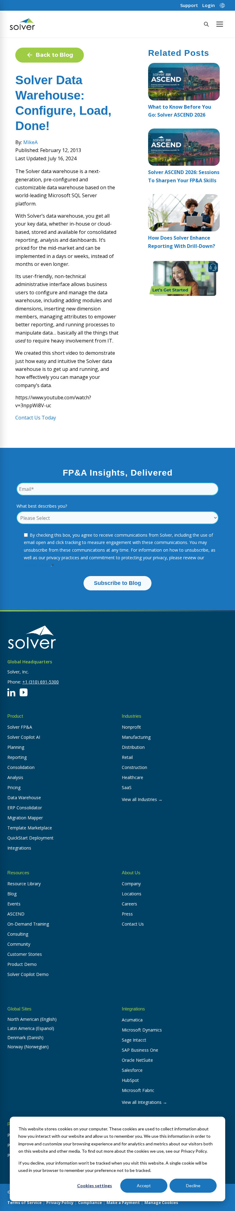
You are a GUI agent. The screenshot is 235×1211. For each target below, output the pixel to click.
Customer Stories (24, 954)
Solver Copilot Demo (28, 974)
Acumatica (132, 1020)
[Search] (206, 24)
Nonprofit (131, 727)
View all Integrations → (144, 1102)
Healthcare (132, 777)
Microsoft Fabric (138, 1090)
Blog (12, 894)
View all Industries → (142, 799)
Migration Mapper (25, 818)
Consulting (17, 934)
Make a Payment (123, 1202)
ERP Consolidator (24, 807)
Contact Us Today (35, 417)
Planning (15, 747)
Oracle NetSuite (137, 1060)
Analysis (15, 777)
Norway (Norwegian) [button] (28, 1047)
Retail (127, 757)
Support (189, 5)
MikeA (30, 142)
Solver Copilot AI (23, 737)
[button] (219, 24)
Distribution (133, 747)
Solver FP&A (19, 727)
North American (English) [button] (32, 1019)
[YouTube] (24, 692)
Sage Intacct (134, 1040)
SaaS (127, 787)
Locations (131, 894)
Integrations (19, 848)
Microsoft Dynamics (142, 1030)
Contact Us (133, 924)
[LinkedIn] (11, 692)
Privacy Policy (37, 565)
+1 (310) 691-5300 (40, 682)
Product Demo (22, 964)
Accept (144, 1185)
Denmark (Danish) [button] (25, 1037)
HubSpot (130, 1080)
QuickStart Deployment (30, 838)
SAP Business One (140, 1050)
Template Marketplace (29, 828)
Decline (193, 1185)
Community (18, 944)
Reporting (17, 757)
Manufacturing (136, 737)
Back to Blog (54, 55)
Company (131, 883)
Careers (129, 904)
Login (208, 5)
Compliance (90, 1202)
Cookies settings (94, 1185)
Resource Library (24, 883)
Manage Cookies (161, 1202)
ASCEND (15, 914)
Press (127, 914)
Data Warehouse (24, 797)
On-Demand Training (28, 924)
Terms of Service (24, 1202)
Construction (134, 767)
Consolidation (21, 767)
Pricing (14, 787)
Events (14, 904)
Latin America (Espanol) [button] (30, 1028)
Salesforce (132, 1070)
